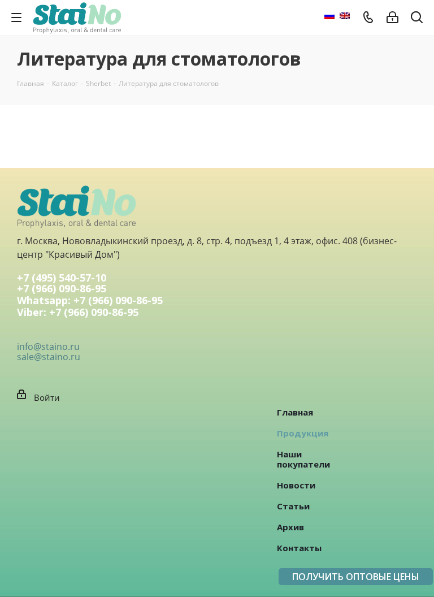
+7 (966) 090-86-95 (61, 289)
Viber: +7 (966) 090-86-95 (77, 313)
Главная (295, 412)
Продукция (302, 433)
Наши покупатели (303, 459)
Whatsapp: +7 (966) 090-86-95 (90, 301)
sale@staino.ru (48, 357)
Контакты (299, 547)
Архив (290, 527)
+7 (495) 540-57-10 (61, 277)
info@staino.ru (48, 346)
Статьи (293, 506)
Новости (296, 485)
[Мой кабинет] (392, 17)
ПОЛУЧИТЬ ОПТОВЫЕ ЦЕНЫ (355, 576)
